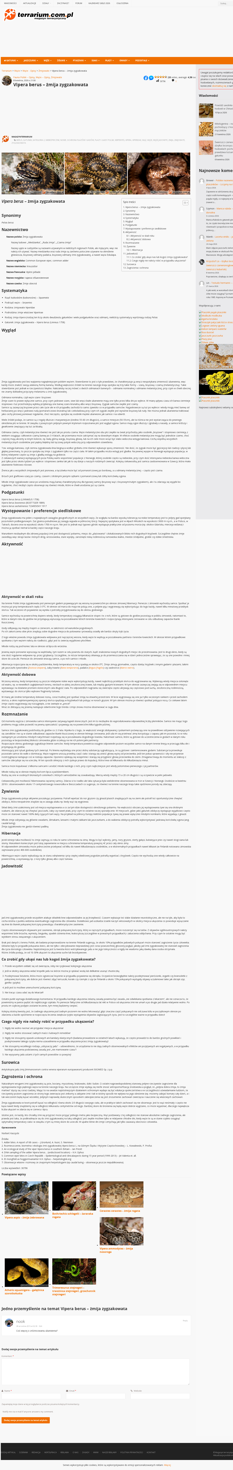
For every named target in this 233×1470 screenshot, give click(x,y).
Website (137, 1390)
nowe (63, 140)
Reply (185, 1320)
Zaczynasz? (63, 3)
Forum (78, 3)
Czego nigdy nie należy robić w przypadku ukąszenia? (159, 260)
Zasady (85, 1452)
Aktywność (130, 232)
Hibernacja (137, 249)
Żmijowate (44, 70)
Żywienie (131, 246)
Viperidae (136, 140)
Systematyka (132, 217)
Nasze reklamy (109, 1452)
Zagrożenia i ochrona (138, 267)
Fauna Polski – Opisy (24, 77)
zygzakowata (19, 143)
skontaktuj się (219, 85)
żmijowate (179, 140)
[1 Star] (155, 77)
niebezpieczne (52, 140)
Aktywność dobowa (140, 239)
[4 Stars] (163, 77)
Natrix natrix (126, 667)
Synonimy (130, 210)
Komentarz (8, 1356)
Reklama (65, 1452)
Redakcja (36, 1452)
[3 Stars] (160, 77)
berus (19, 140)
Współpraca (50, 1452)
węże (149, 140)
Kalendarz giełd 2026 (99, 3)
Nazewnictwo (132, 214)
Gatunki (11, 60)
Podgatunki (131, 224)
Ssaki (94, 60)
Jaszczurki (30, 60)
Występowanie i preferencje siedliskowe (145, 228)
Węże (46, 60)
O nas (75, 1452)
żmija (170, 140)
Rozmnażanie (132, 242)
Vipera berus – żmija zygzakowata (142, 207)
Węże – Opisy (43, 77)
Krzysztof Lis (212, 261)
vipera (128, 140)
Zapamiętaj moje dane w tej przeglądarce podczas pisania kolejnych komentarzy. (41, 1404)
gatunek (27, 140)
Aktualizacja (218, 1455)
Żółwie (61, 60)
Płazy (108, 60)
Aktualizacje (29, 3)
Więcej (167, 1464)
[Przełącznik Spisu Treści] (184, 202)
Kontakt (151, 1452)
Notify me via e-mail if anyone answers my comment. (28, 1411)
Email (72, 1390)
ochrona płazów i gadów (80, 140)
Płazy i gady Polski (104, 140)
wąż (144, 140)
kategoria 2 (39, 140)
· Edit (40, 1326)
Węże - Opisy (29, 70)
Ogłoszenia (122, 3)
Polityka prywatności (131, 1452)
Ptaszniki (78, 60)
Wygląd (129, 221)
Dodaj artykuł (8, 1452)
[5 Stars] (166, 77)
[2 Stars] (158, 77)
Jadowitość (132, 253)
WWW (95, 1452)
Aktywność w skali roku (142, 235)
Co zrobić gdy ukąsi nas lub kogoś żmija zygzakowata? (160, 257)
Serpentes (119, 140)
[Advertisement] (162, 32)
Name (8, 1390)
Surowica (131, 264)
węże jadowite (160, 140)
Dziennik (23, 1452)
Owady (123, 60)
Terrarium (7, 70)
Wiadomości (10, 3)
